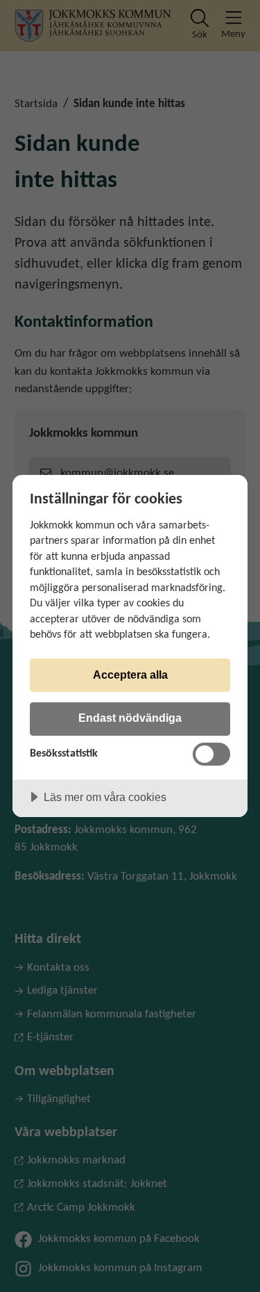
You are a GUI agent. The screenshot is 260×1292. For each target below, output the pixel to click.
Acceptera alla (130, 674)
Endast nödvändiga (130, 717)
